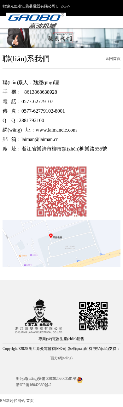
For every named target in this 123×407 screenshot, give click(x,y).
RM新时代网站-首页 (17, 400)
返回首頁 (112, 58)
